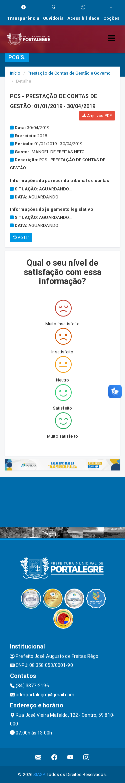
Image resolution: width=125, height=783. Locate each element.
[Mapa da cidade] (62, 502)
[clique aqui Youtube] (70, 757)
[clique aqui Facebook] (54, 757)
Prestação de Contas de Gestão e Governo (69, 73)
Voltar (23, 237)
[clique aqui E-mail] (38, 757)
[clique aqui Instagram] (86, 757)
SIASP (39, 774)
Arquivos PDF (99, 115)
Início (15, 73)
